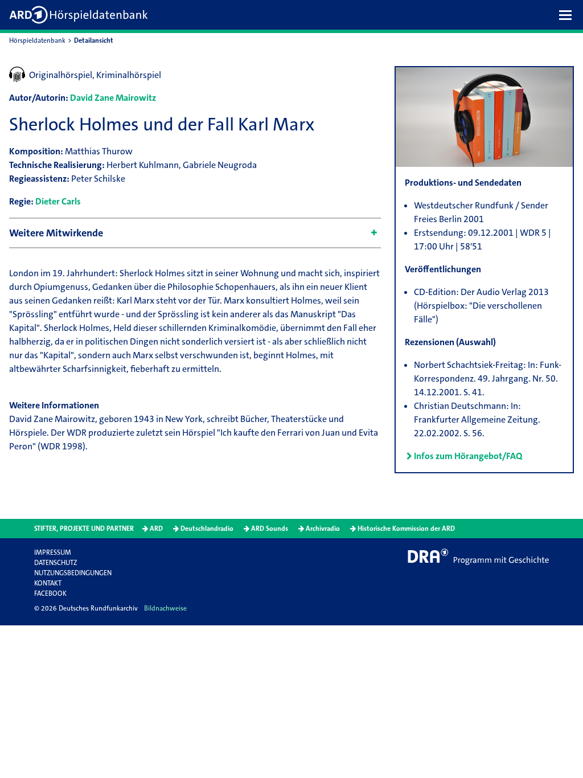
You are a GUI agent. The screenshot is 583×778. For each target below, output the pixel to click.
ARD (156, 528)
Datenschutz (55, 562)
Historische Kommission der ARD (406, 528)
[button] (568, 15)
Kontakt (47, 583)
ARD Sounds (269, 528)
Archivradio (323, 528)
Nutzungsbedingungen (73, 573)
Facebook (50, 593)
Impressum (52, 552)
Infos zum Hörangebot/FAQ (468, 456)
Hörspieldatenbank (37, 40)
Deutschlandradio (206, 528)
